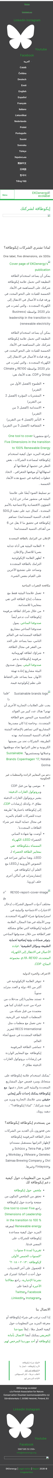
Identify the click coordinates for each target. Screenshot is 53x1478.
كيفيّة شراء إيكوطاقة (30, 1363)
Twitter (20, 1292)
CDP (7, 803)
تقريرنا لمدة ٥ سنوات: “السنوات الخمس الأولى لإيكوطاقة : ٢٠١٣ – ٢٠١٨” (25, 1256)
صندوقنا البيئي (32, 665)
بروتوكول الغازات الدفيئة (24, 792)
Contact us (27, 12)
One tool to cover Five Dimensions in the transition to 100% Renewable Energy (27, 442)
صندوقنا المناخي (31, 623)
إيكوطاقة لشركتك (32, 1371)
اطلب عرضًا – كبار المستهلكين (27, 1374)
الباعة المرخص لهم (31, 1378)
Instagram (33, 1298)
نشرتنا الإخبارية (31, 1280)
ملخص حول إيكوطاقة (27, 1190)
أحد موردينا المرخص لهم (19, 1341)
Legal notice (25, 1468)
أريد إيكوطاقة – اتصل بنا (29, 1366)
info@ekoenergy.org (26, 1452)
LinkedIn (18, 1298)
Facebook (34, 1292)
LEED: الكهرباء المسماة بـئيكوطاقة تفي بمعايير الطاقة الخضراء (25, 845)
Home (27, 4)
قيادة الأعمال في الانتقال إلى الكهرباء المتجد (30, 952)
